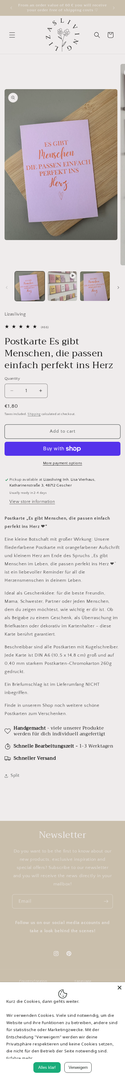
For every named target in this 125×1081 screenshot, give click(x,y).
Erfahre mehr (19, 1058)
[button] (12, 35)
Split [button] (15, 775)
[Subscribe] (106, 901)
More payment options (62, 463)
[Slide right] (118, 287)
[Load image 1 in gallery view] (30, 286)
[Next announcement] (113, 8)
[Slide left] (6, 287)
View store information (32, 501)
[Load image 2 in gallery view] (95, 286)
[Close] (120, 988)
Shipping (34, 414)
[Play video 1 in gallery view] (62, 286)
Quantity (12, 378)
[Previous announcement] (11, 8)
